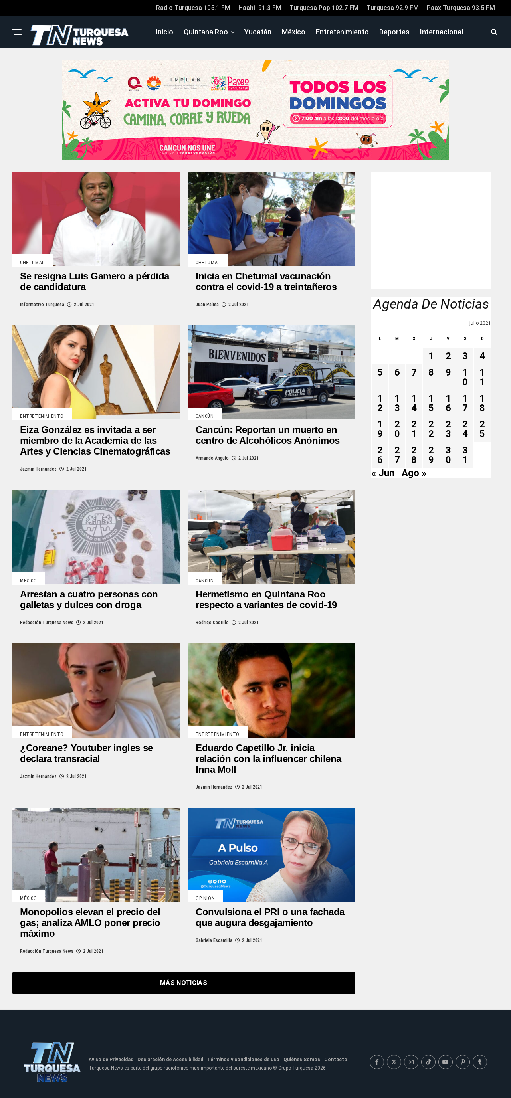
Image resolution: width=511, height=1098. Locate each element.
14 (414, 403)
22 (431, 429)
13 (397, 403)
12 (380, 403)
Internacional (441, 32)
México (293, 32)
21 (414, 429)
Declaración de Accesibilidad (170, 1059)
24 (465, 429)
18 (482, 403)
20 (397, 429)
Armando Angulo (212, 458)
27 (397, 455)
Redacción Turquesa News (46, 622)
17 (465, 403)
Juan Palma (207, 304)
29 (431, 455)
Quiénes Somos (301, 1059)
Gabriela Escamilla (214, 940)
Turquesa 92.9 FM (392, 8)
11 (482, 377)
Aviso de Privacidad (111, 1059)
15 (431, 403)
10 (465, 377)
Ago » (414, 473)
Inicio (164, 32)
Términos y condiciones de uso (243, 1059)
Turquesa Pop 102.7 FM (323, 8)
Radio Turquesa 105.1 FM (193, 8)
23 (448, 429)
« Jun (382, 473)
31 (465, 455)
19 (380, 429)
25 (482, 429)
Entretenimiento (342, 32)
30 (448, 455)
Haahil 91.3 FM (259, 8)
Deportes (394, 32)
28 (414, 455)
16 (448, 403)
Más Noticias (183, 983)
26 (380, 455)
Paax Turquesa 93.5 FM (461, 8)
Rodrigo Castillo (212, 622)
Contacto (335, 1059)
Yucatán (257, 32)
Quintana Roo (206, 32)
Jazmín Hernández (38, 469)
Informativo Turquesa (42, 304)
